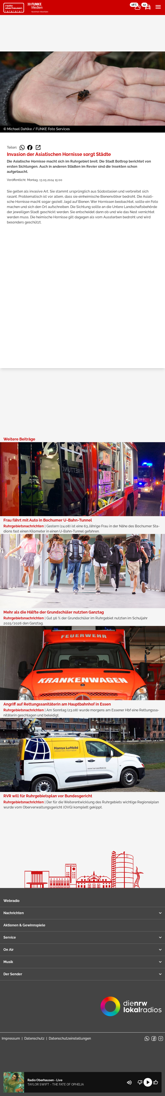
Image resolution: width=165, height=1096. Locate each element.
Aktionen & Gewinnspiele (24, 925)
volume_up (129, 1082)
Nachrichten (13, 913)
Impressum (11, 1038)
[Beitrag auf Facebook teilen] (29, 147)
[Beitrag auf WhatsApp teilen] (22, 147)
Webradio (11, 901)
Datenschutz (34, 1038)
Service (9, 937)
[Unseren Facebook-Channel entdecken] (153, 1038)
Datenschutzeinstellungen (70, 1038)
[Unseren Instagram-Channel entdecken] (160, 1038)
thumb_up (155, 1082)
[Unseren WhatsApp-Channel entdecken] (147, 1038)
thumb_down (140, 1082)
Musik (8, 962)
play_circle (148, 1082)
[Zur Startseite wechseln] (13, 8)
